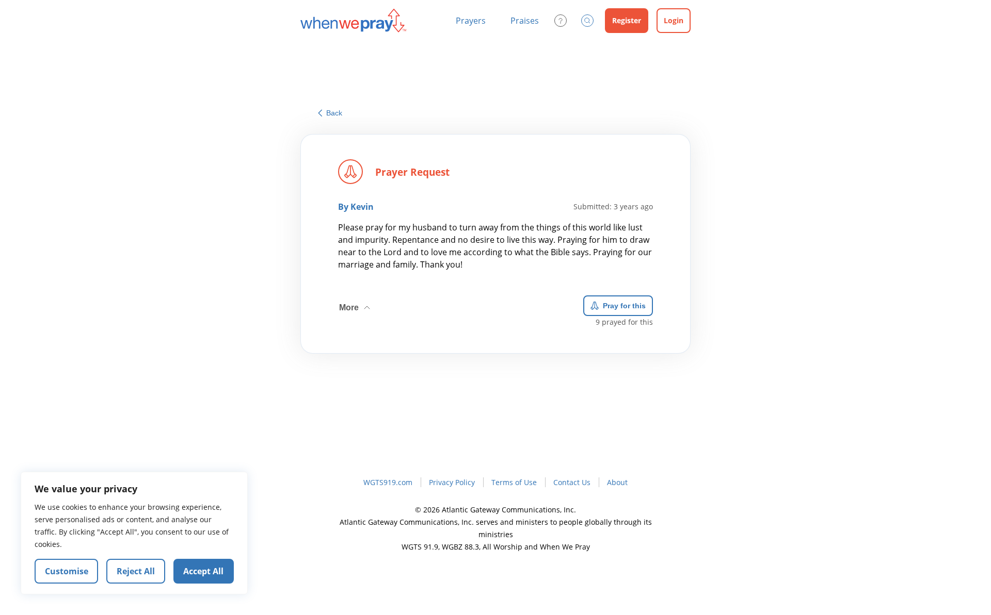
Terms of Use (514, 482)
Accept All (203, 571)
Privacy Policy (452, 482)
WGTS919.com (387, 482)
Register (626, 20)
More (355, 303)
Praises (524, 20)
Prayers (471, 20)
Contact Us (571, 482)
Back (334, 113)
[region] (134, 533)
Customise (66, 571)
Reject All (136, 571)
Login (673, 20)
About (617, 482)
